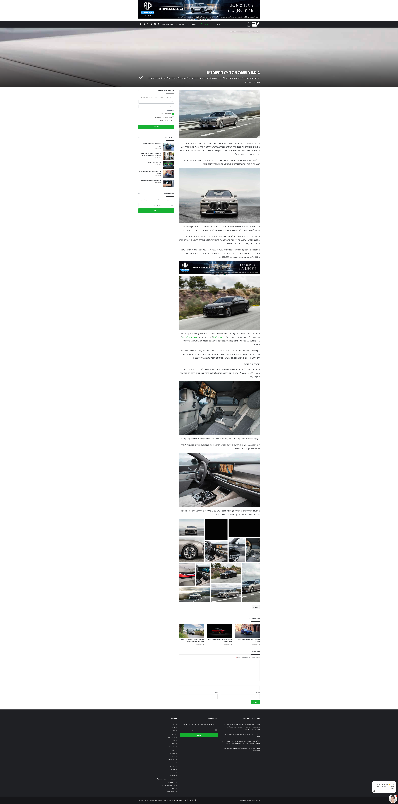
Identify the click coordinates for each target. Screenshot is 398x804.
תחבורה (173, 789)
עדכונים (173, 772)
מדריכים (181, 24)
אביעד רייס (257, 82)
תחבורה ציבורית (171, 792)
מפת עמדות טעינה (167, 24)
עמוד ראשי (255, 32)
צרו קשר (165, 800)
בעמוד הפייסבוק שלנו (247, 743)
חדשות (206, 24)
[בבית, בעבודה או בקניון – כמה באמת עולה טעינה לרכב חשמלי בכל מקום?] (168, 156)
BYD (174, 724)
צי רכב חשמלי (171, 782)
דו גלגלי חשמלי (171, 737)
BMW (255, 607)
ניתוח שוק (172, 769)
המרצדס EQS (218, 337)
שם (259, 684)
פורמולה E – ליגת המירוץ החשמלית (165, 779)
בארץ (174, 731)
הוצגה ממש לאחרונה (189, 337)
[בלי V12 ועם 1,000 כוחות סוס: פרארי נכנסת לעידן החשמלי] (219, 631)
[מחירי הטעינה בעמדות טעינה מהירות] (168, 183)
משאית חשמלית (171, 766)
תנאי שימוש (179, 800)
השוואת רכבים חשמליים (156, 800)
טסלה (173, 750)
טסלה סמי (172, 753)
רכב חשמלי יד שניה (166, 120)
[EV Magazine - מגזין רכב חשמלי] (253, 24)
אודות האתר (172, 800)
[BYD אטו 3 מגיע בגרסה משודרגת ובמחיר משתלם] (247, 631)
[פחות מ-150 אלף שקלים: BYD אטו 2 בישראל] (168, 147)
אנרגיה (173, 728)
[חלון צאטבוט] (375, 775)
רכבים (193, 24)
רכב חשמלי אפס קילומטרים (163, 117)
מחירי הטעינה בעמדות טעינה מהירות (151, 181)
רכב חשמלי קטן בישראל (154, 162)
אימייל (258, 693)
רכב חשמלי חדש (166, 114)
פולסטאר (172, 776)
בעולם (173, 734)
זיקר (174, 740)
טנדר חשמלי (172, 747)
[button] (191, 527)
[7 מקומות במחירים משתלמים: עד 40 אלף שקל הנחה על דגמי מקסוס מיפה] (191, 631)
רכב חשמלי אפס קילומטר (168, 785)
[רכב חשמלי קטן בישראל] (168, 165)
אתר (216, 693)
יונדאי (173, 756)
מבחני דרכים (172, 760)
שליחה (156, 127)
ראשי (218, 24)
